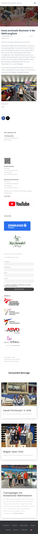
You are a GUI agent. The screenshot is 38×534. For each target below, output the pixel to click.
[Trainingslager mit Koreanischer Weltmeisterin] (19, 476)
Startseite (6, 525)
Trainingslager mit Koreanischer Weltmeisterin (17, 494)
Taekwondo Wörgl (7, 112)
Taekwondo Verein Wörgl (25, 110)
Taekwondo (12, 110)
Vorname (6, 261)
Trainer (32, 525)
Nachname (7, 267)
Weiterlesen (18, 513)
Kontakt (15, 529)
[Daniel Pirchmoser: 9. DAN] (19, 394)
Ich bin (6, 278)
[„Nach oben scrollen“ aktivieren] (34, 530)
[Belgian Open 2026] (19, 435)
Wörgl (23, 112)
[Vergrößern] (34, 78)
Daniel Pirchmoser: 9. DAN (17, 410)
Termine (8, 529)
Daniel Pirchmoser (24, 107)
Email (5, 273)
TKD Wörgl (17, 112)
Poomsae (5, 110)
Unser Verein (24, 525)
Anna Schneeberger (11, 107)
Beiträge (13, 104)
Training (14, 525)
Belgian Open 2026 (13, 451)
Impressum (24, 529)
